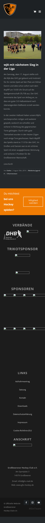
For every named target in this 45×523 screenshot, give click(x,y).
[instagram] (32, 502)
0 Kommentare (12, 174)
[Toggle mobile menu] (40, 11)
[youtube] (38, 502)
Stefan (9, 170)
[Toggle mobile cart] (35, 11)
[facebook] (26, 502)
